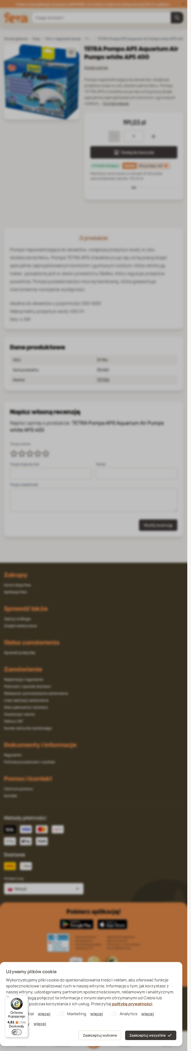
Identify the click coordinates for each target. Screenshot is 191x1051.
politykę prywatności (132, 1004)
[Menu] (8, 998)
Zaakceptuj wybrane (100, 1035)
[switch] (17, 1032)
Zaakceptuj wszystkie (147, 1035)
